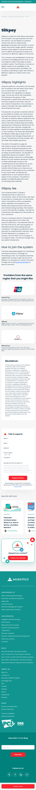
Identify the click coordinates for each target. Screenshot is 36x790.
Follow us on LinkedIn (17, 558)
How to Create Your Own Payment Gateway (16, 654)
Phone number (8, 453)
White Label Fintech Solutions (11, 610)
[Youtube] (27, 774)
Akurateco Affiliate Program (10, 678)
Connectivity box (7, 604)
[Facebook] (15, 774)
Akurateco (4, 16)
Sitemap (4, 697)
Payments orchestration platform (12, 598)
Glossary (4, 689)
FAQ (2, 683)
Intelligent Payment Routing (10, 619)
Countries (4, 642)
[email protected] (22, 262)
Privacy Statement (7, 709)
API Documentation (7, 716)
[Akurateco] (18, 7)
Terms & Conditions (8, 713)
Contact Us (5, 675)
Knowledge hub (6, 681)
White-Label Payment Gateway (11, 596)
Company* (7, 457)
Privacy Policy (18, 486)
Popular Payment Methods (16, 16)
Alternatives (5, 695)
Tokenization (5, 630)
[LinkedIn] (21, 774)
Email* (5, 443)
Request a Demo (18, 478)
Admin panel (5, 622)
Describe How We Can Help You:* (13, 463)
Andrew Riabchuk (12, 531)
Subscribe (18, 755)
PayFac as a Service (8, 639)
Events (3, 692)
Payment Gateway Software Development (15, 636)
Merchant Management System (12, 607)
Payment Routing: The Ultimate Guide (13, 651)
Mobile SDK (5, 601)
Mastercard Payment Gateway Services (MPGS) (17, 663)
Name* (6, 438)
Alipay (4, 321)
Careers (4, 686)
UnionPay (5, 297)
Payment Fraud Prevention (10, 628)
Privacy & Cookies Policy (9, 706)
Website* (6, 448)
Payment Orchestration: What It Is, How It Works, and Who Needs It (11, 522)
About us (4, 672)
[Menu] (2, 7)
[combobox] (6, 455)
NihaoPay (5, 346)
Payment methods (7, 633)
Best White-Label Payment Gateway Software (16, 660)
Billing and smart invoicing (10, 625)
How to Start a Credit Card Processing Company (17, 657)
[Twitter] (9, 774)
